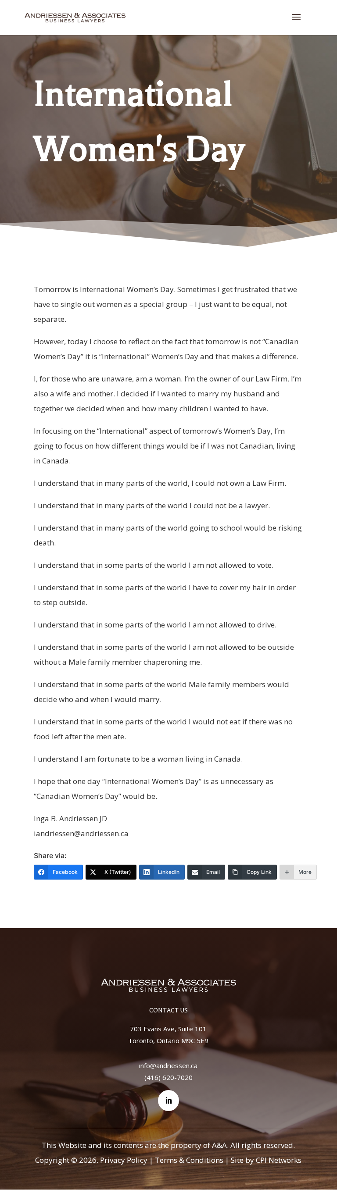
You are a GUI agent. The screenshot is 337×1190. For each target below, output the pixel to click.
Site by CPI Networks (266, 1160)
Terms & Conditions (189, 1160)
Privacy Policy (123, 1160)
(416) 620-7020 (168, 1077)
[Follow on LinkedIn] (168, 1100)
